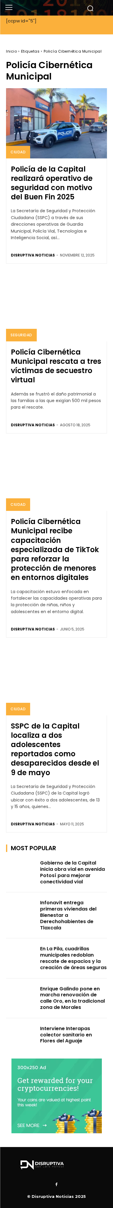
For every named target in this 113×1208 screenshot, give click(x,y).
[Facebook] (56, 1184)
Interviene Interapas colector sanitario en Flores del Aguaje (66, 1034)
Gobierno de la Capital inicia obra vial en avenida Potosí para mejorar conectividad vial (72, 872)
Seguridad (21, 334)
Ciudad (18, 152)
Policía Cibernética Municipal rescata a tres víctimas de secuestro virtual (56, 366)
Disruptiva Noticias (33, 255)
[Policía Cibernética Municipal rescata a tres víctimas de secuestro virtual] (56, 306)
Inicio (11, 51)
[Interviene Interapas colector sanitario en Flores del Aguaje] (21, 1036)
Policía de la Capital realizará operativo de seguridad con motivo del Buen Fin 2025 (52, 183)
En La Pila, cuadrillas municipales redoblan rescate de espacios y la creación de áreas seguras (73, 958)
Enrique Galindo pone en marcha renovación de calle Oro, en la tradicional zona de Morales (72, 998)
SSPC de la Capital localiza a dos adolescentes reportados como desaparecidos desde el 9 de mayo (55, 749)
